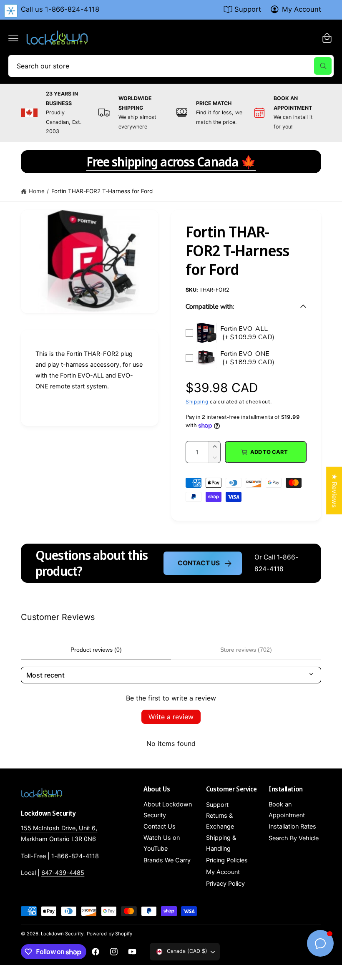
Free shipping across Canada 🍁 (171, 161)
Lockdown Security (62, 934)
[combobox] (171, 66)
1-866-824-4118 (75, 856)
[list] (171, 112)
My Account (301, 9)
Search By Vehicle (294, 838)
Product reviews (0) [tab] (96, 649)
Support (247, 9)
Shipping (197, 401)
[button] (13, 38)
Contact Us (198, 563)
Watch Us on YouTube (161, 843)
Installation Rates (292, 826)
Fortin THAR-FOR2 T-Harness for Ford (102, 191)
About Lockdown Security (167, 810)
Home (37, 191)
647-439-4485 (62, 873)
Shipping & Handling (221, 843)
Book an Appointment (287, 810)
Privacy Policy (225, 883)
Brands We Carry (167, 860)
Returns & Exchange (220, 821)
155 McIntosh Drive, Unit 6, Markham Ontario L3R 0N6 (59, 833)
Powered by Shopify (109, 934)
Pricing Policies (227, 860)
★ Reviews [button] (334, 490)
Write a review (171, 717)
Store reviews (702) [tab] (246, 649)
